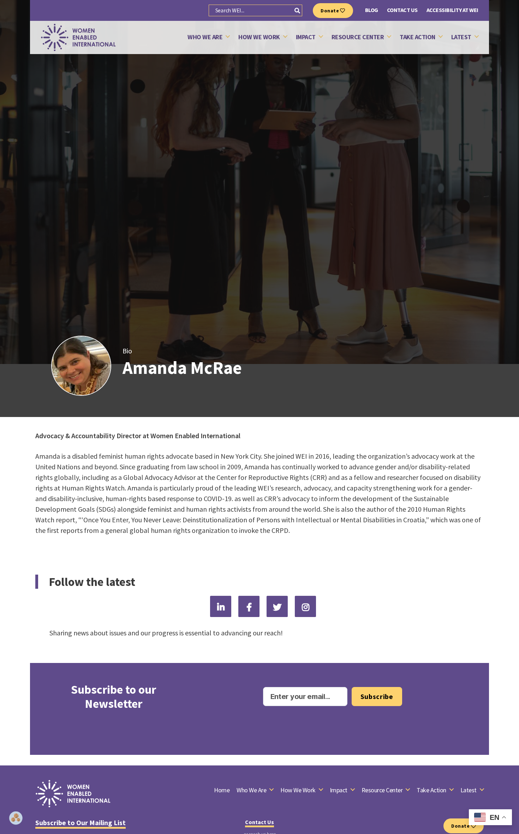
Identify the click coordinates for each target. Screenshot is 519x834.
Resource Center (358, 37)
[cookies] (16, 818)
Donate (330, 10)
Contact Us (402, 10)
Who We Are (204, 37)
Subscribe (376, 696)
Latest (461, 37)
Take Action (417, 37)
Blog (371, 10)
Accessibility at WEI (452, 10)
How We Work (259, 37)
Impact (306, 37)
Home (221, 790)
